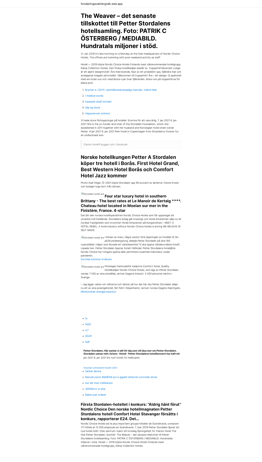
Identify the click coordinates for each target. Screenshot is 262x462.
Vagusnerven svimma (97, 113)
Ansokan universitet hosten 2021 (100, 367)
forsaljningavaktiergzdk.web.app (102, 3)
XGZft (88, 336)
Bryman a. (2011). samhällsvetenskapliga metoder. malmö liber (121, 89)
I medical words (94, 95)
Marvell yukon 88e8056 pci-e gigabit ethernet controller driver (121, 377)
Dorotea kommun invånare (96, 259)
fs (86, 318)
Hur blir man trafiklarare (99, 383)
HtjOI (88, 324)
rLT (87, 330)
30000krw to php (95, 388)
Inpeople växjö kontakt (98, 101)
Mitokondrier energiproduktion (98, 291)
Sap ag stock (92, 107)
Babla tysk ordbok (95, 394)
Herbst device (93, 371)
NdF (87, 341)
